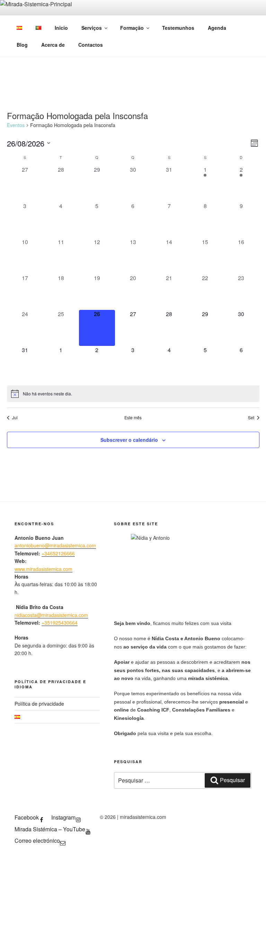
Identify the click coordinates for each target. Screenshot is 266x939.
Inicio (61, 27)
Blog (22, 44)
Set (251, 417)
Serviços (91, 27)
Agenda (217, 27)
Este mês (133, 417)
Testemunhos (178, 27)
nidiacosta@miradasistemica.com (51, 614)
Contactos (90, 44)
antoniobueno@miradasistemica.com (55, 545)
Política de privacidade (39, 703)
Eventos (16, 125)
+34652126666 (58, 553)
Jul (15, 417)
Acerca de (53, 44)
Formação (132, 27)
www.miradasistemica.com (43, 568)
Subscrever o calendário (129, 439)
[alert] (133, 393)
